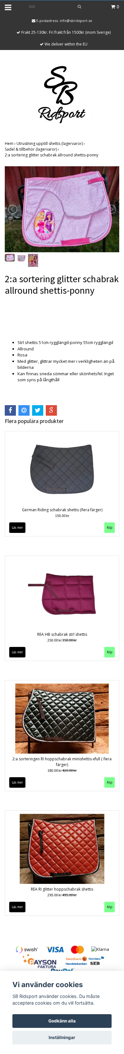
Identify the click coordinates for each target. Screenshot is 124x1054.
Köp (109, 527)
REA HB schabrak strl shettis (62, 634)
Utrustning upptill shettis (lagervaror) (51, 143)
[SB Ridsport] (62, 94)
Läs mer (17, 527)
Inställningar (62, 1037)
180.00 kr (62, 770)
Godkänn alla (62, 1020)
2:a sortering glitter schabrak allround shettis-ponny (52, 155)
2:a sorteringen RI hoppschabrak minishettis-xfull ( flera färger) (62, 761)
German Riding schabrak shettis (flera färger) (62, 510)
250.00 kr (62, 640)
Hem (11, 143)
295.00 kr (62, 895)
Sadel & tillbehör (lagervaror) (32, 149)
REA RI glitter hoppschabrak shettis (62, 889)
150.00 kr (62, 515)
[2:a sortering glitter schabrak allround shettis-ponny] (62, 209)
